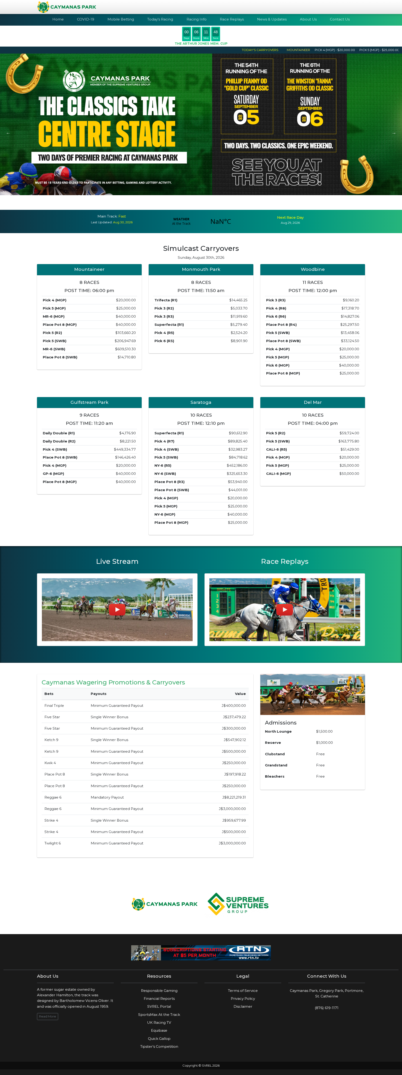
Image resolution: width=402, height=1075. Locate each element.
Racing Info (197, 19)
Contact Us (340, 19)
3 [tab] (176, 203)
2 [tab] (169, 203)
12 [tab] (239, 203)
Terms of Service (243, 990)
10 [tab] (225, 203)
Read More (47, 1016)
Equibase (159, 1030)
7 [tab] (204, 203)
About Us (308, 19)
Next (394, 132)
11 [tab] (232, 203)
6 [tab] (197, 203)
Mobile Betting (120, 19)
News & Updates (272, 19)
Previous (8, 132)
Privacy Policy (243, 998)
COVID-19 (85, 19)
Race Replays (232, 19)
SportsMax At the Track (159, 1014)
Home (58, 19)
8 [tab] (211, 203)
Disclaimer (243, 1006)
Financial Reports (159, 998)
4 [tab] (183, 203)
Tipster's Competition (159, 1046)
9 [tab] (218, 203)
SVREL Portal (159, 1006)
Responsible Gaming (159, 990)
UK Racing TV (159, 1022)
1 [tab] (162, 203)
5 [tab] (190, 203)
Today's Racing (160, 19)
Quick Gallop (159, 1038)
